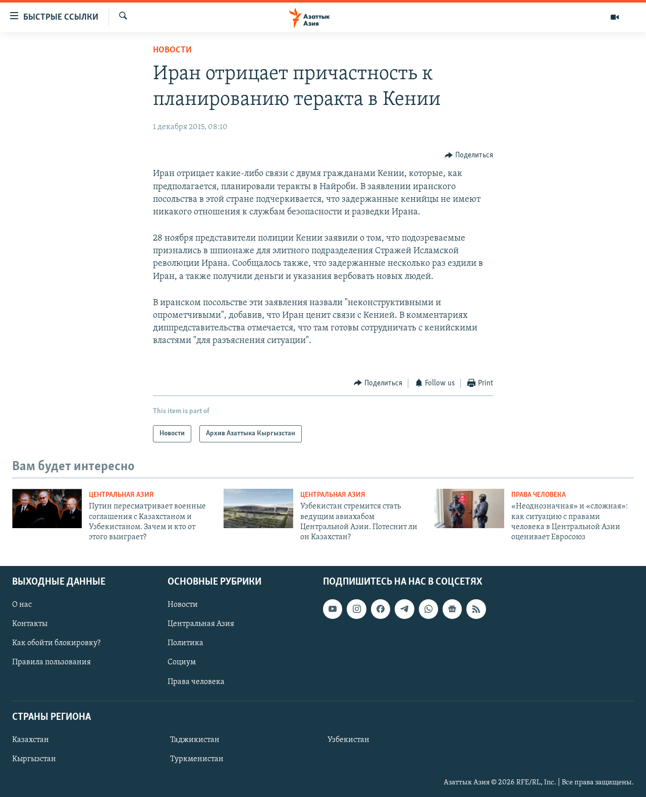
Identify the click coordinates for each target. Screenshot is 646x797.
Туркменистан (197, 759)
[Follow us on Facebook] (380, 608)
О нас (22, 605)
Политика (185, 643)
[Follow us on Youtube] (332, 608)
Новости (172, 50)
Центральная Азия (121, 495)
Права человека (538, 495)
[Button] (469, 155)
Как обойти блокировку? (56, 643)
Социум (182, 662)
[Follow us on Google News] (452, 608)
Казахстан (30, 740)
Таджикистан (195, 740)
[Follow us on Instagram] (356, 608)
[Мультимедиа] (615, 17)
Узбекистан (348, 740)
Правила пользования (51, 662)
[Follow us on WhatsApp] (428, 608)
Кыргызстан (34, 759)
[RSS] (476, 608)
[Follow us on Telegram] (404, 608)
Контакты (29, 624)
